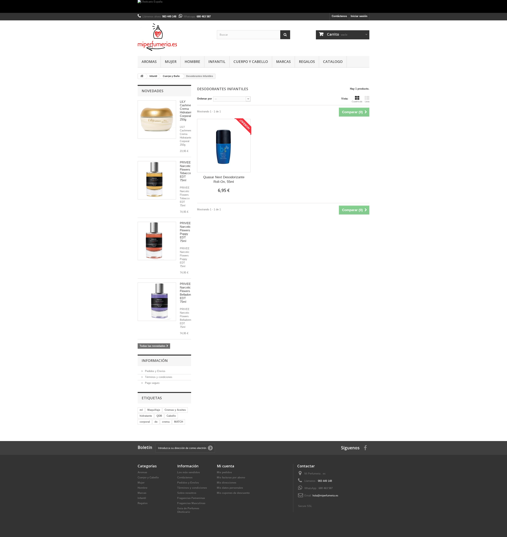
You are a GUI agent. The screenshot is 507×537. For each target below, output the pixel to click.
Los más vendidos (188, 472)
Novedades (152, 90)
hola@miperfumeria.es (325, 495)
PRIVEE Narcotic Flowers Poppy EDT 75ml (185, 232)
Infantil (216, 61)
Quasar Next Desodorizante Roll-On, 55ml (223, 179)
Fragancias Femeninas (191, 498)
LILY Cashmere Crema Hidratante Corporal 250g (186, 110)
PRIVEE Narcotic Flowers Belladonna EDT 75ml (187, 292)
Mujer (170, 61)
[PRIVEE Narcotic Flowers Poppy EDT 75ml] (157, 241)
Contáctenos (339, 16)
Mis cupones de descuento (233, 492)
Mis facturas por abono (231, 477)
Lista (367, 101)
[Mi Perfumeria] (174, 37)
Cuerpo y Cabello (250, 61)
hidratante (146, 415)
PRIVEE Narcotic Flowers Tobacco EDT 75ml (185, 171)
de (155, 421)
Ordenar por (204, 98)
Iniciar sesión (359, 16)
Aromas (149, 61)
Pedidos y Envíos (154, 371)
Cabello (171, 415)
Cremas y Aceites (175, 409)
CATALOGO (333, 61)
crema (166, 421)
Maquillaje (153, 409)
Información (155, 360)
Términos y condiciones (158, 377)
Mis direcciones (226, 482)
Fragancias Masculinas (191, 503)
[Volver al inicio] (142, 76)
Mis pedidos (224, 472)
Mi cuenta (225, 466)
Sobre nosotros (186, 492)
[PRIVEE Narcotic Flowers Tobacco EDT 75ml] (157, 180)
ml (141, 409)
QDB (159, 415)
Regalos (307, 61)
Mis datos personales (230, 487)
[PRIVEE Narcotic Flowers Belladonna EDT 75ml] (157, 302)
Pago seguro (151, 382)
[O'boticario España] (253, 6)
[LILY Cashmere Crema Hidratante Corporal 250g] (157, 119)
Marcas (283, 61)
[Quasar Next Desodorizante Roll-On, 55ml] (224, 145)
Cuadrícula (357, 101)
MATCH (178, 421)
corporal (145, 421)
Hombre (192, 61)
